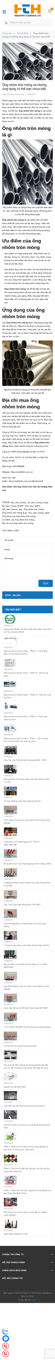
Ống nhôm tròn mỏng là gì (14, 513)
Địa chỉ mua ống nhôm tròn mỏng (17, 523)
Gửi (45, 583)
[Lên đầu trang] (50, 1346)
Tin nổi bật (13, 609)
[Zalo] (5, 1331)
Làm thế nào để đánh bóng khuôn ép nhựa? (24, 1106)
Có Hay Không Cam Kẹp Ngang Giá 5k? (22, 801)
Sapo (34, 1300)
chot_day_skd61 (32, 506)
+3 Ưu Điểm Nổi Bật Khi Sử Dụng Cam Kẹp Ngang (27, 1027)
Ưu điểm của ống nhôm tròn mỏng (18, 520)
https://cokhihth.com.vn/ (22, 472)
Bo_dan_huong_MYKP (12, 506)
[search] (6, 23)
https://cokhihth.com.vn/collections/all (26, 481)
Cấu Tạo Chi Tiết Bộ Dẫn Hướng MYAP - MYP (25, 760)
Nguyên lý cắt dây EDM (15, 1087)
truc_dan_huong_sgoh (38, 513)
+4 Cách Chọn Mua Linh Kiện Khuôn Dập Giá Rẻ (26, 945)
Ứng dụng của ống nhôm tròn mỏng (19, 516)
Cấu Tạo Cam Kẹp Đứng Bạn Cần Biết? (22, 904)
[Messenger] (5, 1338)
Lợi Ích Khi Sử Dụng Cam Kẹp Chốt (20, 1046)
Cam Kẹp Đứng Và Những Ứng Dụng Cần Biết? (26, 1008)
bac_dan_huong (18, 502)
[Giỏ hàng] (50, 11)
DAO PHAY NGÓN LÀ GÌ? (16, 1234)
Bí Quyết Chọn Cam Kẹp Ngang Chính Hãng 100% (27, 863)
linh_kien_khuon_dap (12, 509)
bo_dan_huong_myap (38, 502)
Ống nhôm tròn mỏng (34, 509)
